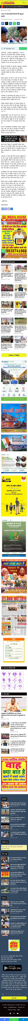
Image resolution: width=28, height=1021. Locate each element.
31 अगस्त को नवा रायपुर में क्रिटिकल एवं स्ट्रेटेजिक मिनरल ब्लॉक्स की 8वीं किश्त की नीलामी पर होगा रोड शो (21, 295)
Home (4, 10)
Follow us (5, 842)
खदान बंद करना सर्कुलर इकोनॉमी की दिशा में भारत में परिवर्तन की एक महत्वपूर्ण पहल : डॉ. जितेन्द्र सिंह (18, 866)
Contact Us (21, 1007)
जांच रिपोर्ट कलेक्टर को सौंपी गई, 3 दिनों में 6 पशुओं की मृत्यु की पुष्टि (7, 311)
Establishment (12, 1007)
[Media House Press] (8, 2)
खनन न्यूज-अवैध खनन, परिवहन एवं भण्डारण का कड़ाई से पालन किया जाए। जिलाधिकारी (18, 882)
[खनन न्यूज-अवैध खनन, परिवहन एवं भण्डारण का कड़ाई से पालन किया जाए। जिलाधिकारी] (5, 882)
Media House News (7, 19)
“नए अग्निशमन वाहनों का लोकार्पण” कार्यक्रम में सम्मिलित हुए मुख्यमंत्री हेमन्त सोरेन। (18, 834)
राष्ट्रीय (8, 10)
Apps (18, 1009)
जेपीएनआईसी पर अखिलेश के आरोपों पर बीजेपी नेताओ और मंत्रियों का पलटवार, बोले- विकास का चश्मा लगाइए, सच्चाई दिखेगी (7, 329)
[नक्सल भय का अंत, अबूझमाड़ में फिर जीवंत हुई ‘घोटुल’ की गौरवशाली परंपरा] (7, 287)
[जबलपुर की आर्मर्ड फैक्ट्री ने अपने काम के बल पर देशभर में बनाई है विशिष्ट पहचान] (21, 339)
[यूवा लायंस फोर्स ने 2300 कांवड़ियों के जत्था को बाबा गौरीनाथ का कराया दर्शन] (5, 826)
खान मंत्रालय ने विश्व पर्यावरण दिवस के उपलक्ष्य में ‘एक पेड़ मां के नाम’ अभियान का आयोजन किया (18, 890)
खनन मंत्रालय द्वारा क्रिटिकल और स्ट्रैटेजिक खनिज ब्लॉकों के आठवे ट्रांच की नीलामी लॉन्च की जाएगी (18, 874)
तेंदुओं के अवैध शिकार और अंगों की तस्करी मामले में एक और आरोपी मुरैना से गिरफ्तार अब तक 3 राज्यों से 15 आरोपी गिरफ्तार (21, 329)
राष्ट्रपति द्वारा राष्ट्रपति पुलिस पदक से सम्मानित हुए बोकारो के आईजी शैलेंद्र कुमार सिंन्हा (18, 811)
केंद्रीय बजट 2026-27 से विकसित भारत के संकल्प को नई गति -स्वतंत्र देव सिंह (18, 903)
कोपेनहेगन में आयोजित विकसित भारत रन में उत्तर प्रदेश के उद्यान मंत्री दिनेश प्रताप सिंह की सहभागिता (18, 925)
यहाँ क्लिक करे (23, 48)
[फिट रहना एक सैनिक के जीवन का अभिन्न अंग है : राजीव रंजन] (5, 819)
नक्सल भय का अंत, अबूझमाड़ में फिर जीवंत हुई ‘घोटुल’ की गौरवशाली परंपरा (7, 294)
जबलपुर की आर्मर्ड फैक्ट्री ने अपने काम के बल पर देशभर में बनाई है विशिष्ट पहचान (20, 346)
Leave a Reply (14, 355)
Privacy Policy (12, 1009)
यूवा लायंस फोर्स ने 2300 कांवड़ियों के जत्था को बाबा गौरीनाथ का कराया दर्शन (18, 826)
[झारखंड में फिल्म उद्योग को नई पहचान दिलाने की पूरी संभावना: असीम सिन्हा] (5, 805)
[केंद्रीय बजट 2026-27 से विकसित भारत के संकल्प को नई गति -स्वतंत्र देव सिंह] (5, 904)
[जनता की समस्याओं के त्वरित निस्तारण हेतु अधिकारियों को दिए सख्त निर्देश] (5, 918)
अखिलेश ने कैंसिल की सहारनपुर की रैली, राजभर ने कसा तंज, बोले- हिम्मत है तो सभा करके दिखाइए (20, 311)
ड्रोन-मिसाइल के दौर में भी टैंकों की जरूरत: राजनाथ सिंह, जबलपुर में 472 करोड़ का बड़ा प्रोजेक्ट (6, 346)
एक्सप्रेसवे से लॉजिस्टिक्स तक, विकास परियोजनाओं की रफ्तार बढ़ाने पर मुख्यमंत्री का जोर (7, 275)
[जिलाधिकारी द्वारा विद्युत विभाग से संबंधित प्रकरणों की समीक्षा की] (5, 933)
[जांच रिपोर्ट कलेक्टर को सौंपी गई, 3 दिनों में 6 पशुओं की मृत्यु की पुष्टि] (7, 304)
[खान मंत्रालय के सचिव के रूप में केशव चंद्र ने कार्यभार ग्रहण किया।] (5, 859)
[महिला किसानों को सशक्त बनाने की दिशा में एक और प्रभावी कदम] (5, 912)
